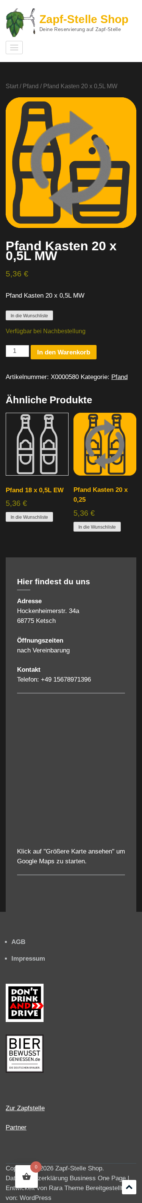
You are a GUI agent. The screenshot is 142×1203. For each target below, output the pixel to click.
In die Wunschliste (29, 315)
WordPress (35, 1197)
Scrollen (129, 1187)
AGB (18, 942)
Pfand (31, 86)
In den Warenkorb (63, 352)
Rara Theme (66, 1188)
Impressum (28, 958)
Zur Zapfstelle (25, 1108)
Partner (16, 1127)
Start (12, 86)
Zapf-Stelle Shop (83, 19)
